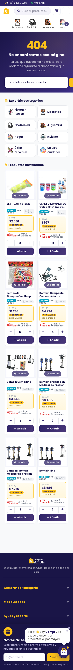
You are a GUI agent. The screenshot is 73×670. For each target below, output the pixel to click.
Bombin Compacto (19, 381)
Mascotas (54, 112)
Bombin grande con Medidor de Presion (52, 383)
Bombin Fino (47, 470)
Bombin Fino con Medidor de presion (19, 472)
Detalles (22, 195)
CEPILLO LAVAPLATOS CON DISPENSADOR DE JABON (52, 207)
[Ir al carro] (57, 11)
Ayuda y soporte (16, 616)
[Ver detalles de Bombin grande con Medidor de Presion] (53, 363)
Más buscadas (14, 602)
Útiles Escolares (21, 150)
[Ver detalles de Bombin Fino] (53, 451)
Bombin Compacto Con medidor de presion (51, 296)
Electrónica (22, 125)
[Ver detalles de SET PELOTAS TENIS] (20, 185)
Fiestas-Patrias (20, 112)
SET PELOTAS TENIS (18, 203)
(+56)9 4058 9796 (17, 2)
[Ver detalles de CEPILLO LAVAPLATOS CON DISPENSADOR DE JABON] (53, 185)
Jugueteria (54, 125)
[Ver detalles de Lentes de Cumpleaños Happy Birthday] (20, 274)
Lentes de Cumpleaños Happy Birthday (20, 296)
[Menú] (66, 11)
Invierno (52, 137)
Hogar (19, 137)
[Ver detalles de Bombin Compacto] (20, 363)
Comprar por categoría (21, 588)
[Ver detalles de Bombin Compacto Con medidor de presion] (53, 274)
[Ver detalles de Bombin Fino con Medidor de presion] (20, 451)
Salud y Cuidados (54, 150)
